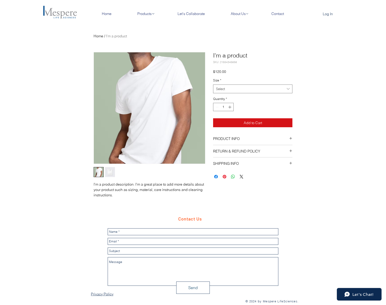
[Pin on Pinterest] (224, 176)
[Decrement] (216, 107)
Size (217, 80)
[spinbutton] (223, 107)
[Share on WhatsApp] (233, 176)
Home (98, 36)
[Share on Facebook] (216, 176)
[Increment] (230, 107)
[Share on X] (241, 176)
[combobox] (252, 89)
